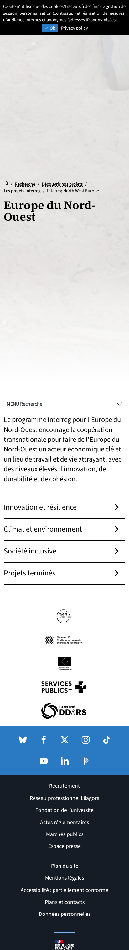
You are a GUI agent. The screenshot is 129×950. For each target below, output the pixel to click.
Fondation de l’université (64, 810)
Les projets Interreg (22, 190)
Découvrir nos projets (62, 184)
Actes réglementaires (64, 822)
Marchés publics (64, 834)
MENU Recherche (24, 404)
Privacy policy (74, 28)
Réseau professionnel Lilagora (65, 798)
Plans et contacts (65, 902)
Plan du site (64, 866)
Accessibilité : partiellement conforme (64, 890)
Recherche (25, 184)
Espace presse (64, 846)
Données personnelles (64, 914)
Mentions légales (64, 878)
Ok (52, 28)
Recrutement (64, 786)
